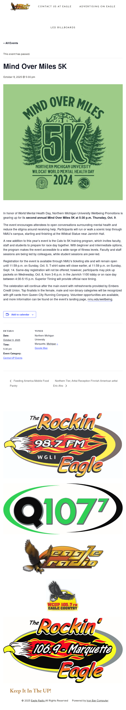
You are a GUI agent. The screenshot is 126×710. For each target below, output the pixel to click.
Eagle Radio (38, 700)
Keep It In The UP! (30, 690)
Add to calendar (20, 314)
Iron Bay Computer (97, 700)
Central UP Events (12, 357)
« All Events (10, 43)
